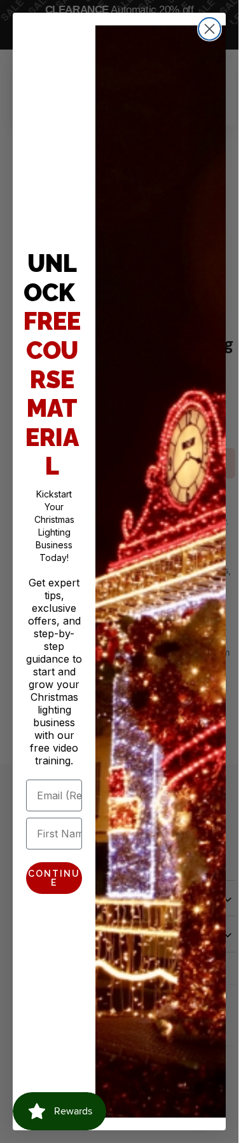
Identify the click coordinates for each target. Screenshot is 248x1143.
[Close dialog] (209, 29)
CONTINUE (54, 878)
